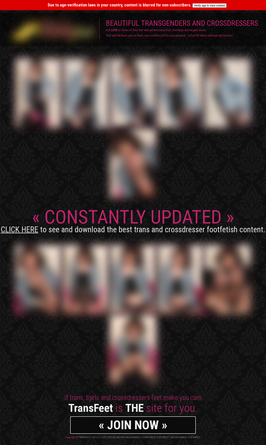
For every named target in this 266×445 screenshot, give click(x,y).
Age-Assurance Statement (186, 437)
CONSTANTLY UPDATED (133, 220)
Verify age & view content (209, 5)
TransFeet (84, 437)
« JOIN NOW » (133, 425)
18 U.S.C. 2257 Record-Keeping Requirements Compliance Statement (130, 437)
